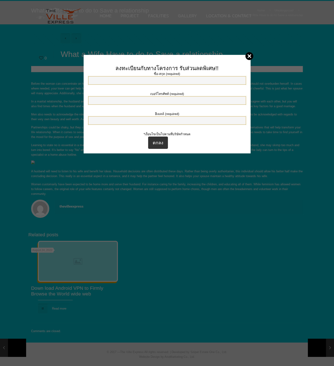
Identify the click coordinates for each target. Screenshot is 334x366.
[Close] (249, 56)
